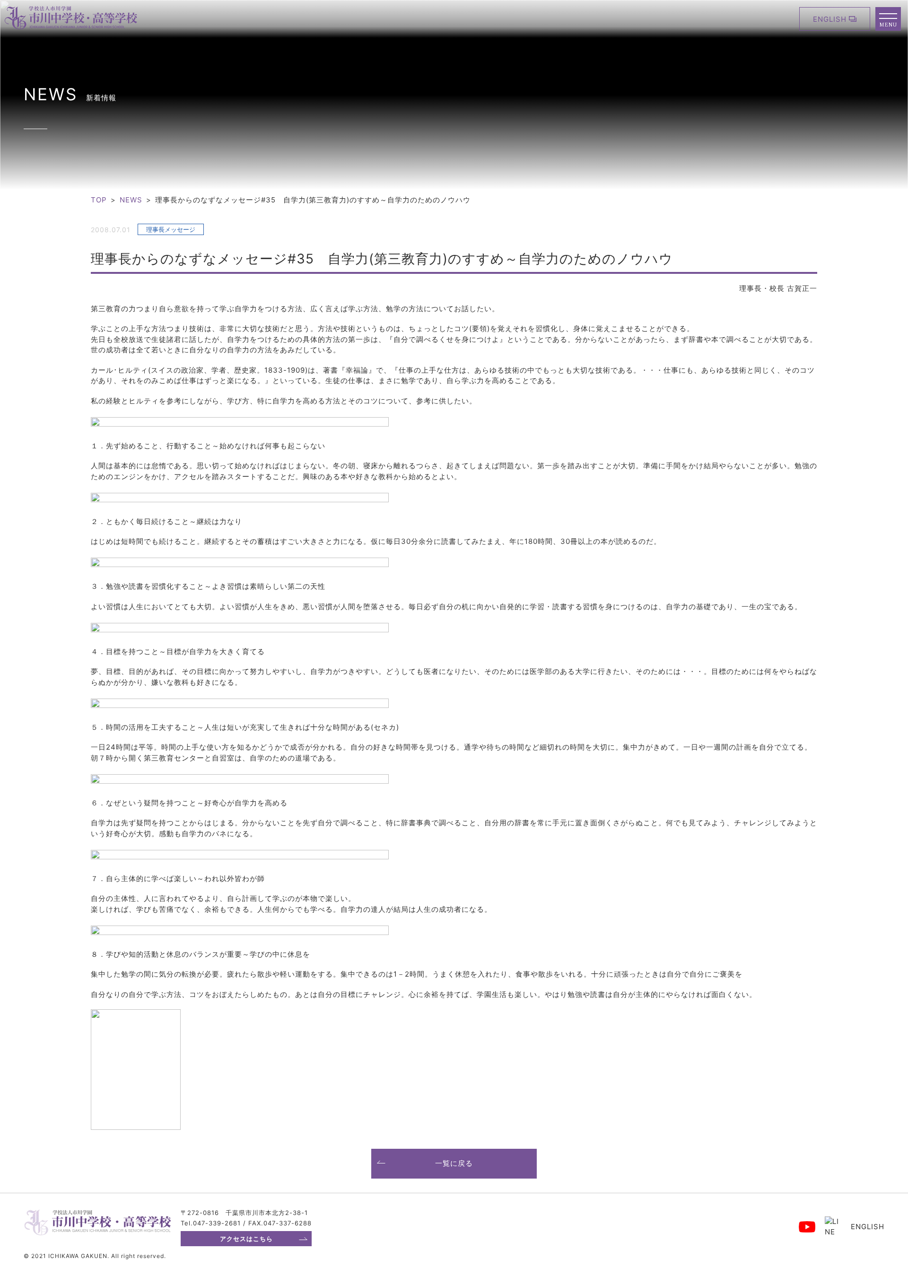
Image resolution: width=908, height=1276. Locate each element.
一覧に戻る (454, 1163)
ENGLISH (830, 19)
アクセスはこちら (246, 1238)
